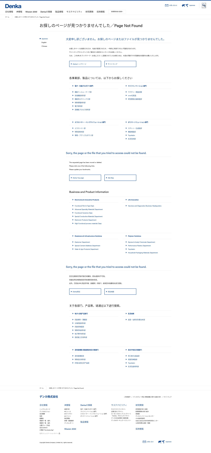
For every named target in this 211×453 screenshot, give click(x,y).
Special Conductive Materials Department (88, 216)
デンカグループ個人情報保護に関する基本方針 (147, 397)
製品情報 (59, 11)
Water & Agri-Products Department (86, 249)
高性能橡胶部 (79, 356)
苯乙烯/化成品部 (133, 356)
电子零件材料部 (80, 334)
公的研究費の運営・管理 (143, 423)
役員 (41, 416)
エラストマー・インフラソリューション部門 (93, 414)
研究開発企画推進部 (135, 99)
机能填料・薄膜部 (81, 319)
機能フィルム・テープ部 (83, 92)
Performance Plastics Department (139, 245)
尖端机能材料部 (80, 323)
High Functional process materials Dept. (88, 223)
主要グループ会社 (45, 425)
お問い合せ (150, 442)
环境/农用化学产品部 (82, 363)
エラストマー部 (80, 128)
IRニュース (67, 411)
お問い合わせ (173, 5)
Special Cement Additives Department (87, 245)
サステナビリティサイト (118, 409)
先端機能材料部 (80, 95)
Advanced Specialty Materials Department (89, 209)
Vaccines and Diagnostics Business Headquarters (144, 206)
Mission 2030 (31, 11)
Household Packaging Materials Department (143, 252)
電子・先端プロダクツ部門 (88, 409)
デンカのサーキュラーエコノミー (121, 420)
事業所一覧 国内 (45, 421)
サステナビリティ (74, 11)
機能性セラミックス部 (82, 99)
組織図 (42, 418)
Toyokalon (131, 135)
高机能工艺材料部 (81, 337)
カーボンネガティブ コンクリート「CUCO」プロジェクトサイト (121, 415)
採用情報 (101, 11)
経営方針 (67, 409)
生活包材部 (132, 139)
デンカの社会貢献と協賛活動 (119, 418)
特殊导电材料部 (80, 330)
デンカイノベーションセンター (145, 416)
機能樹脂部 (132, 132)
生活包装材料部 (133, 366)
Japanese (45, 38)
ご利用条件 (127, 397)
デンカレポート (69, 423)
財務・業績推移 (69, 421)
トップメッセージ (45, 409)
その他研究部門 (140, 418)
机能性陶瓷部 (79, 327)
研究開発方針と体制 (141, 409)
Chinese (44, 46)
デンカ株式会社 (49, 396)
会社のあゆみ (43, 428)
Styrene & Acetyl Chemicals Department (141, 242)
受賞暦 (138, 414)
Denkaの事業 (46, 11)
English (44, 42)
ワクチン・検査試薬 (135, 92)
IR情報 (19, 11)
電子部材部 (78, 106)
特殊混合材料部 (80, 359)
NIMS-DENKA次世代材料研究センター (147, 421)
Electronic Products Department (85, 220)
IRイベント (67, 416)
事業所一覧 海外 (45, 423)
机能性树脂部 (132, 359)
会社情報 (9, 11)
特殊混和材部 (79, 132)
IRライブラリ (68, 414)
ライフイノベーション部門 (88, 411)
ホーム (7, 17)
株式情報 (67, 418)
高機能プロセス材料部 (82, 109)
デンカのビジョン (45, 411)
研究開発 (89, 11)
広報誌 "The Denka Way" (47, 430)
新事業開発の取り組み (142, 411)
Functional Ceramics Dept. (84, 213)
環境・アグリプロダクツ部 (84, 135)
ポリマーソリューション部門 (89, 416)
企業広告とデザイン (117, 411)
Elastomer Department (82, 242)
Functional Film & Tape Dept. (84, 206)
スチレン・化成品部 (135, 128)
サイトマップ (167, 397)
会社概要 (42, 414)
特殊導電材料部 (80, 102)
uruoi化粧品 (132, 95)
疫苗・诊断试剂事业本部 (136, 319)
